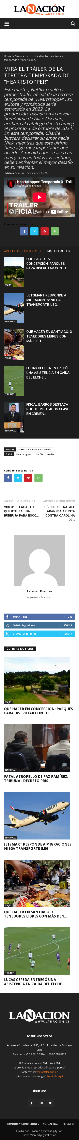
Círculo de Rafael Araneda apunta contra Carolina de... (59, 513)
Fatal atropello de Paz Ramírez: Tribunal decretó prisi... (36, 778)
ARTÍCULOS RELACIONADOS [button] (23, 251)
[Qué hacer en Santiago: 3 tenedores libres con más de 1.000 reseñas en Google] (14, 344)
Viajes (8, 285)
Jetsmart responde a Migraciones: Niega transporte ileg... (46, 300)
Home (7, 56)
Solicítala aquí (55, 1076)
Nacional (10, 321)
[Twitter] (50, 1103)
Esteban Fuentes (14, 172)
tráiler (50, 454)
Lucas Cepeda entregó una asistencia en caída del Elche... (47, 372)
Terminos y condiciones (22, 1124)
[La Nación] (39, 9)
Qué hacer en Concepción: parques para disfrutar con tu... (48, 263)
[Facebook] (32, 1103)
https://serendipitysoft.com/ (39, 1135)
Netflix (39, 454)
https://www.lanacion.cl (39, 597)
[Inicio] (39, 1021)
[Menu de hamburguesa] (6, 23)
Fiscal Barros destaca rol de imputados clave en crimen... (47, 409)
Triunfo (9, 394)
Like (69, 616)
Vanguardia (22, 56)
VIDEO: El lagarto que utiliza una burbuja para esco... (21, 511)
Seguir (67, 625)
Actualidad (51, 1124)
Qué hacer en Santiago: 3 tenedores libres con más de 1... (49, 336)
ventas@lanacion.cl (47, 1072)
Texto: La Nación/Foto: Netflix (35, 449)
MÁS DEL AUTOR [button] (58, 251)
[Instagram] (41, 1103)
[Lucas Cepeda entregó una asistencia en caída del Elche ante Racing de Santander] (14, 381)
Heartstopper (23, 454)
